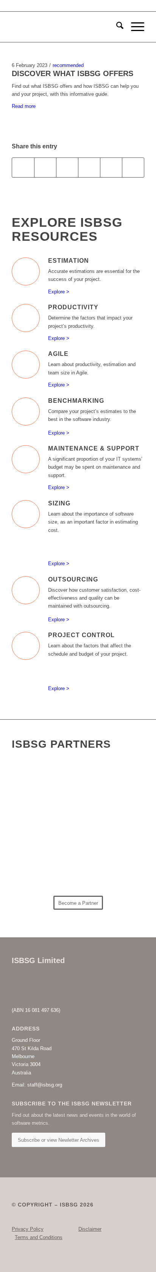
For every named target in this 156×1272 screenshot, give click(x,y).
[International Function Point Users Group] (107, 817)
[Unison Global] (107, 871)
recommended (68, 65)
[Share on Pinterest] (89, 167)
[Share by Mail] (133, 167)
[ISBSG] (65, 27)
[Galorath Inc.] (43, 873)
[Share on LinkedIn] (111, 167)
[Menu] (133, 27)
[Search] (116, 27)
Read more (24, 106)
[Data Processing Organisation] (107, 788)
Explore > (58, 292)
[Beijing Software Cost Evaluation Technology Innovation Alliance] (43, 779)
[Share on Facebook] (23, 167)
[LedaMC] (43, 842)
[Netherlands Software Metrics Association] (107, 846)
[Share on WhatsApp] (67, 167)
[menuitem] (116, 27)
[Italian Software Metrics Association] (43, 819)
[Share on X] (45, 167)
